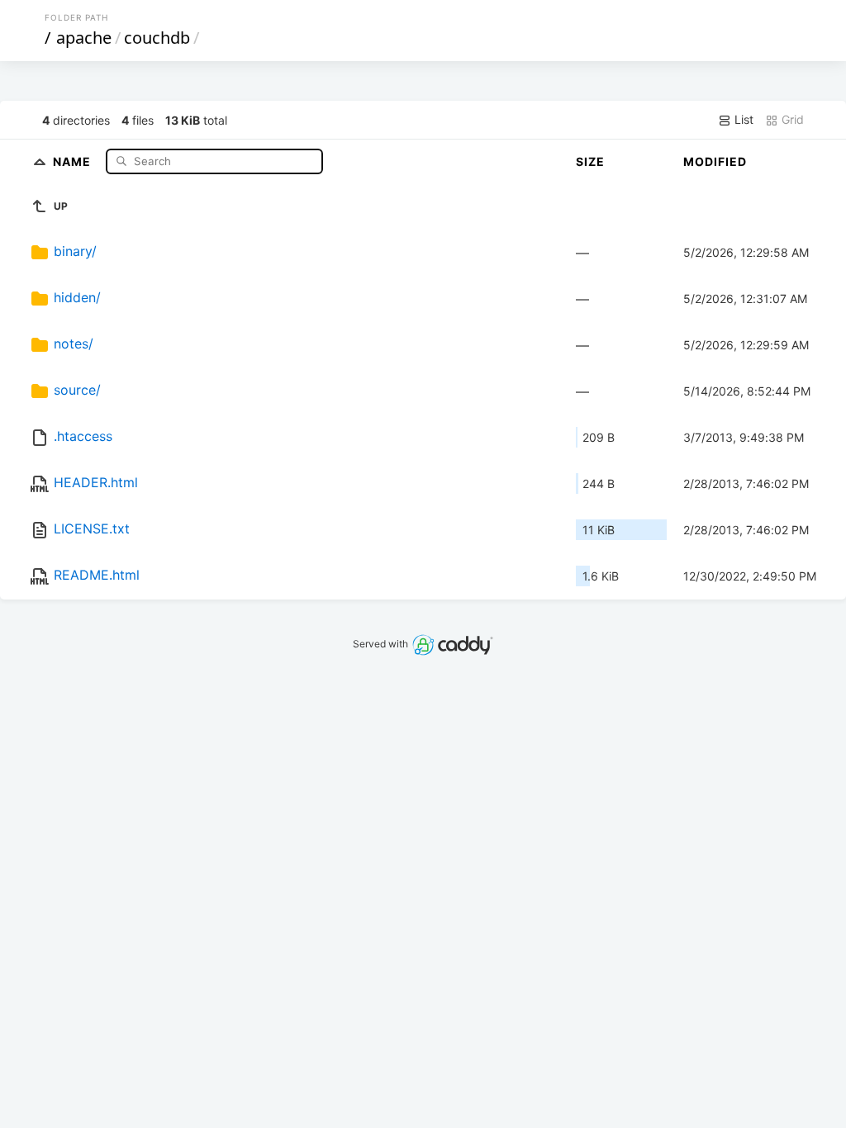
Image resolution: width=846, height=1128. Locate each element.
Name (73, 161)
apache (84, 37)
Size (590, 161)
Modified (715, 161)
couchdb (157, 37)
